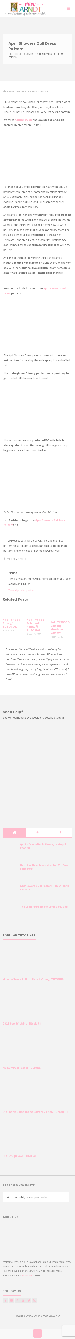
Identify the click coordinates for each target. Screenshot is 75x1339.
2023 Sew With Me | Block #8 (22, 1023)
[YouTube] (23, 1300)
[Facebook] (5, 1300)
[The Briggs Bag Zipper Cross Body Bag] (10, 911)
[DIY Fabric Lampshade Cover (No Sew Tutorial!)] (37, 1092)
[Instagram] (11, 1300)
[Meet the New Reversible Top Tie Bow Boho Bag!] (10, 869)
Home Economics (24, 54)
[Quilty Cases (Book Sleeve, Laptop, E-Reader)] (10, 849)
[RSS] (34, 1300)
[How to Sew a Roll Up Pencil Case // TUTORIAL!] (37, 960)
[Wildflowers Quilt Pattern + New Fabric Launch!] (10, 890)
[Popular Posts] (37, 832)
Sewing (43, 91)
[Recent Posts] (14, 832)
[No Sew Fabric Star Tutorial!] (37, 1048)
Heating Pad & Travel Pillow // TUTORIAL (36, 625)
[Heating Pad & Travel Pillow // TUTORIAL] (37, 610)
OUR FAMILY (28, 1275)
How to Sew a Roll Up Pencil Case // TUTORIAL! (34, 979)
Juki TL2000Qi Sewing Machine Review (60, 627)
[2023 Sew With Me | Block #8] (37, 1004)
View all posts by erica (21, 590)
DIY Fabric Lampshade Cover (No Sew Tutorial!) (35, 1112)
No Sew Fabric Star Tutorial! (22, 1068)
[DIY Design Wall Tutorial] (37, 1136)
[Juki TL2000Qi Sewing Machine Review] (61, 611)
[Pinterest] (17, 1300)
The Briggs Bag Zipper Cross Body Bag (44, 906)
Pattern (32, 91)
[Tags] (60, 832)
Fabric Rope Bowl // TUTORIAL (11, 623)
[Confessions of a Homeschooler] (26, 8)
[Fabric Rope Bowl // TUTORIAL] (13, 610)
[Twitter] (28, 1300)
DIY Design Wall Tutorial (19, 1156)
